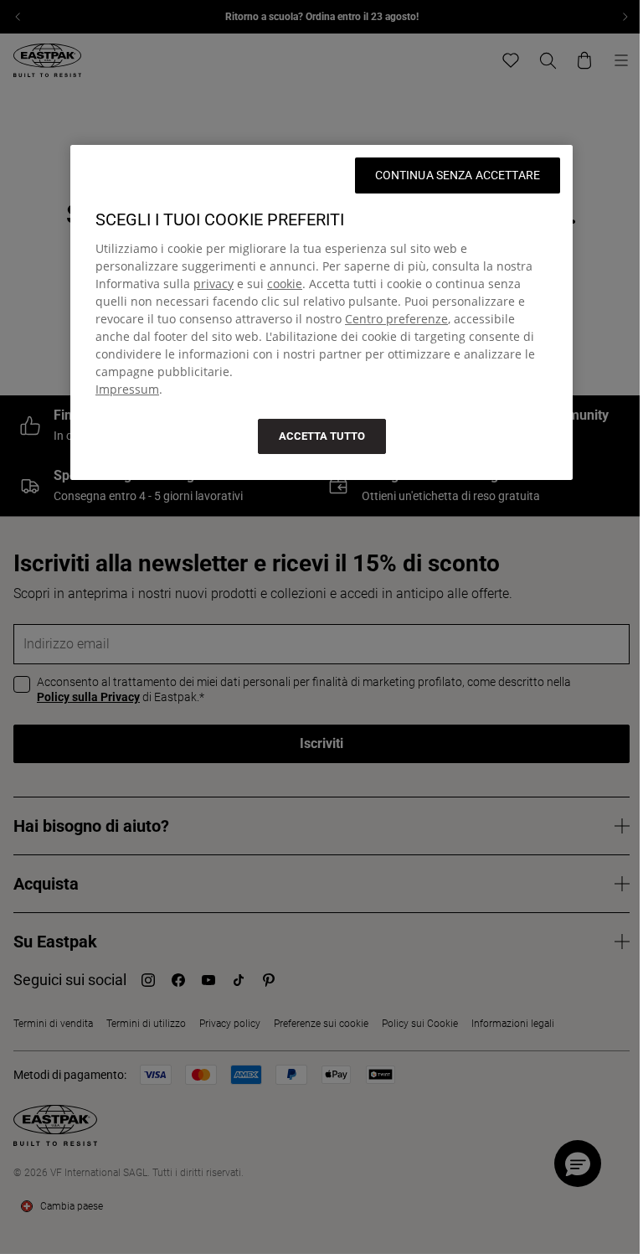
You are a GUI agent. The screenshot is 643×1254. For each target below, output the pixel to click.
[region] (321, 312)
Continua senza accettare (457, 175)
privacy (213, 284)
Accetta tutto (322, 436)
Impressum (127, 389)
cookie (284, 284)
